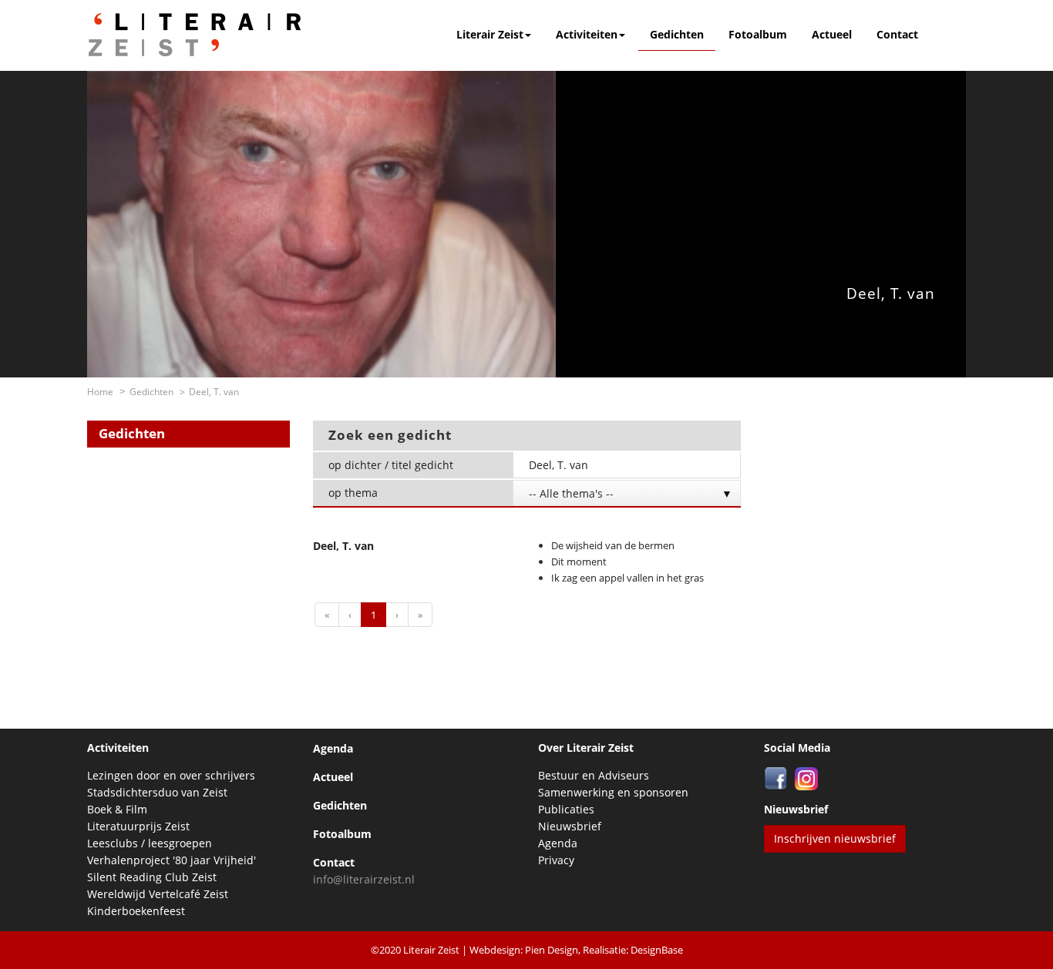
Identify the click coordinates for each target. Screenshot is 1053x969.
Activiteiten (586, 34)
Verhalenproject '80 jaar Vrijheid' (171, 860)
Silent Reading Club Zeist (152, 877)
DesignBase (657, 950)
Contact (897, 34)
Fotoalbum (757, 34)
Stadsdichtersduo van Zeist (157, 792)
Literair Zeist (489, 34)
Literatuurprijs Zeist (138, 826)
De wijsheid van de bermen (613, 545)
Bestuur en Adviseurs (593, 775)
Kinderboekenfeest (136, 911)
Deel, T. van (343, 545)
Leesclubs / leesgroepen (149, 843)
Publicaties (566, 809)
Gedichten (677, 34)
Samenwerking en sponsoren (613, 792)
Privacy (556, 860)
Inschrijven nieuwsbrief (835, 838)
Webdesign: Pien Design (523, 950)
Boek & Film (117, 809)
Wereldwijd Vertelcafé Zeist (157, 894)
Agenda (333, 748)
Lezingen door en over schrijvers (171, 775)
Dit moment (579, 561)
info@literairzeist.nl (364, 879)
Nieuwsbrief (569, 826)
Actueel (832, 34)
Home (100, 391)
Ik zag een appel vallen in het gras (627, 578)
